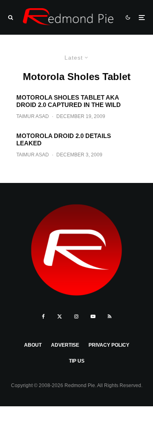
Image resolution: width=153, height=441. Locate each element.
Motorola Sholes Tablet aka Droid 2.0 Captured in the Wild (68, 101)
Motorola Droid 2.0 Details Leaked (63, 139)
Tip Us (76, 361)
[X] (59, 316)
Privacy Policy (109, 345)
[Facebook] (43, 316)
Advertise (65, 345)
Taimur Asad (32, 116)
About (33, 345)
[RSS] (110, 316)
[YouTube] (93, 316)
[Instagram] (76, 316)
